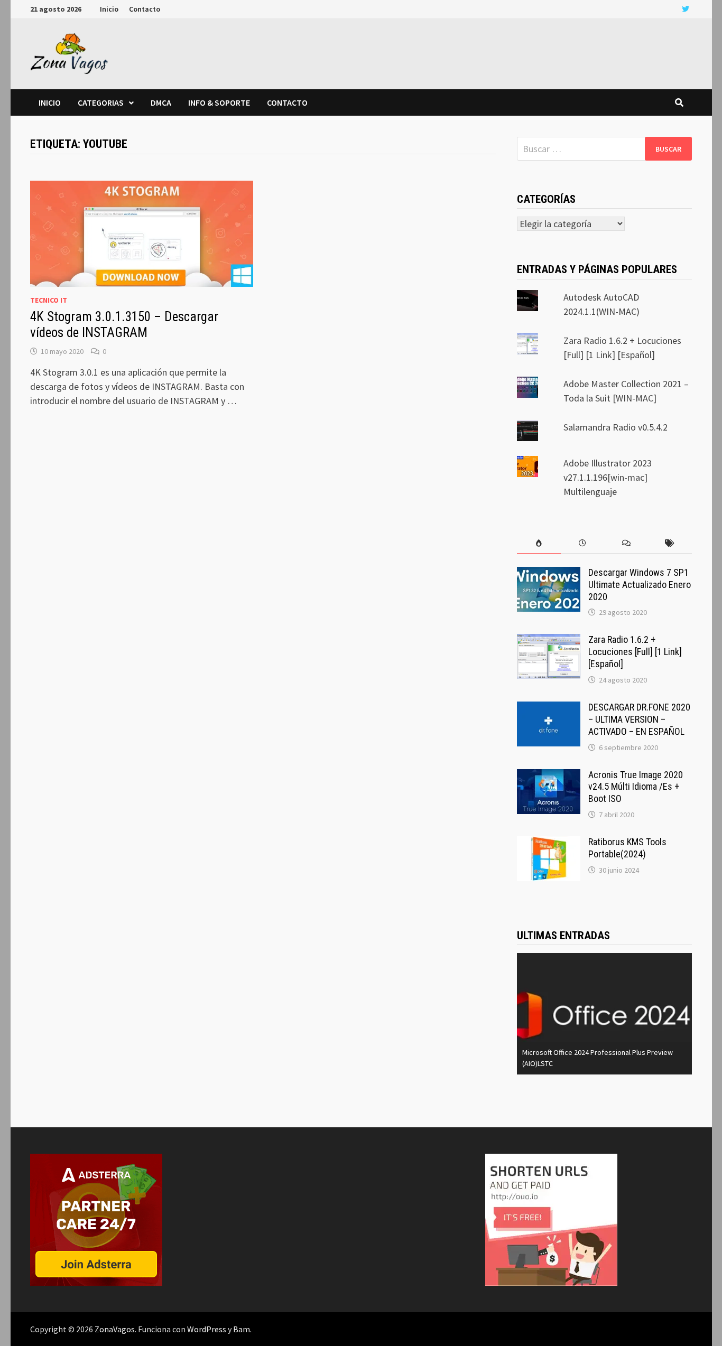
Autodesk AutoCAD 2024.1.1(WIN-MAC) (633, 1063)
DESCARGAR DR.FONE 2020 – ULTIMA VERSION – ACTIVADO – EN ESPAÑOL (639, 719)
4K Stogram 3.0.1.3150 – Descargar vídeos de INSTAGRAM (124, 324)
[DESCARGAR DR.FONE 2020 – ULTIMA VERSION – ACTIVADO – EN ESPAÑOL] (548, 709)
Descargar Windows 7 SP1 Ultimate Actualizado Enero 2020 (639, 584)
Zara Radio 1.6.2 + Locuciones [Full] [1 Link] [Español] (635, 651)
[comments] (626, 543)
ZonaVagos (115, 1329)
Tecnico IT (48, 300)
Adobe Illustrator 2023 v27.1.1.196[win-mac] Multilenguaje (607, 477)
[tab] (539, 543)
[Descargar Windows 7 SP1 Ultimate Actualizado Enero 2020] (548, 574)
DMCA (161, 102)
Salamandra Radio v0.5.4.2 (615, 427)
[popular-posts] (539, 543)
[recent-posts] (583, 543)
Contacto (144, 9)
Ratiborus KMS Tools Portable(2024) (627, 847)
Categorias (101, 102)
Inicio (109, 9)
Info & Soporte (219, 102)
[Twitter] (685, 8)
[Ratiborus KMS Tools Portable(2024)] (548, 843)
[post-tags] (670, 543)
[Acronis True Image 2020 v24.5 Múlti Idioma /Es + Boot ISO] (548, 776)
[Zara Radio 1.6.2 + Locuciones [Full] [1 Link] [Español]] (548, 641)
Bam (241, 1329)
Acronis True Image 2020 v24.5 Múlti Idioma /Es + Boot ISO (635, 787)
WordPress (206, 1329)
